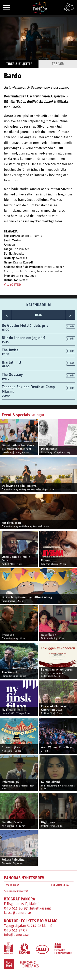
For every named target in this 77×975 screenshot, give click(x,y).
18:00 (5, 366)
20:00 (6, 395)
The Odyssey (12, 374)
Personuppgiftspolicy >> (16, 891)
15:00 (5, 329)
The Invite (10, 350)
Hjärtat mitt (11, 362)
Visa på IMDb (12, 284)
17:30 (5, 354)
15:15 (5, 341)
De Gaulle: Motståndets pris (25, 325)
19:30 (5, 378)
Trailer (58, 64)
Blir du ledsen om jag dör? (24, 337)
